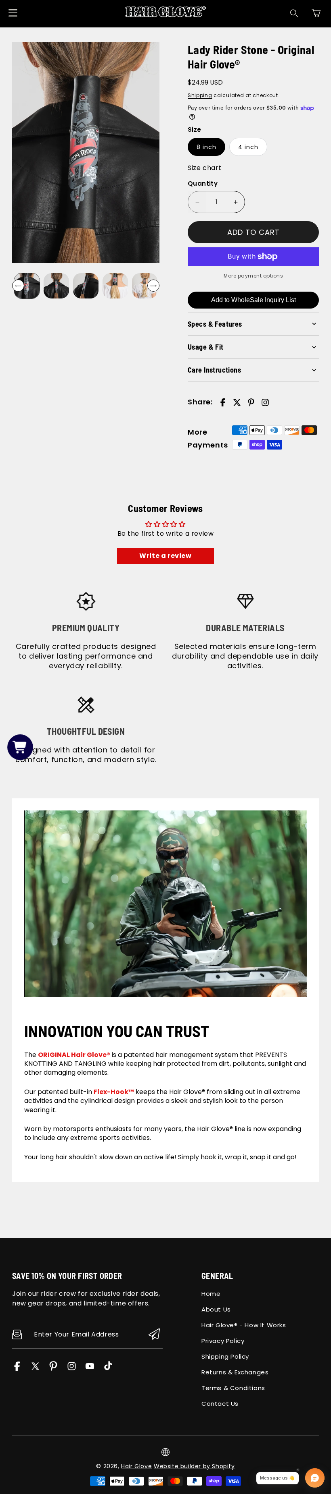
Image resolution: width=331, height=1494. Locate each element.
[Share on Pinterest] (251, 402)
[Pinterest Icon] (53, 1369)
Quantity (203, 183)
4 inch (248, 147)
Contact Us (220, 1403)
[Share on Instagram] (265, 402)
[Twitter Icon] (35, 1369)
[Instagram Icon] (72, 1369)
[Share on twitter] (237, 402)
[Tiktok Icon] (108, 1369)
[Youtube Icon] (90, 1369)
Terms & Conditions (233, 1388)
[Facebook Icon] (17, 1369)
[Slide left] (18, 286)
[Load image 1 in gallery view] (27, 285)
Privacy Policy (222, 1341)
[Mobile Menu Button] (13, 13)
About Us (216, 1309)
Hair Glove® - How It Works (243, 1325)
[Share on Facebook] (223, 402)
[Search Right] (294, 13)
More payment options (253, 275)
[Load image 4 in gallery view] (115, 285)
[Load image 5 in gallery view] (144, 285)
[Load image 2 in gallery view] (56, 285)
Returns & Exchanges (234, 1372)
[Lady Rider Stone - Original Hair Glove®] (85, 152)
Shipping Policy (225, 1356)
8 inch (206, 147)
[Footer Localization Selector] (165, 1452)
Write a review (165, 555)
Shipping (200, 95)
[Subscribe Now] (154, 1335)
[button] (316, 12)
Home (210, 1293)
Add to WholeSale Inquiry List (253, 299)
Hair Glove (136, 1466)
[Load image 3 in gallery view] (85, 285)
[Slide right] (153, 286)
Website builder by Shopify (194, 1466)
